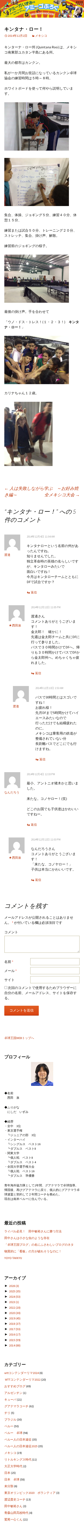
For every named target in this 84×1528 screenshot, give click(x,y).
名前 (8, 962)
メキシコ (41, 36)
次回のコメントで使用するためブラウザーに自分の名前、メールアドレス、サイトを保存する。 (40, 993)
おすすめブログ (14, 1386)
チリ (7, 1413)
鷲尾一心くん (13, 1519)
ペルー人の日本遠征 (17, 1439)
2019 (14, 1318)
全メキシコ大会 (62, 494)
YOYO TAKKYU (13, 1258)
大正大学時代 (13, 1466)
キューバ (10, 1399)
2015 (14, 1340)
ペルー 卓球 (13, 1433)
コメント (11, 932)
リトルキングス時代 (17, 1459)
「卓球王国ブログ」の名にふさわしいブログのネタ (39, 1245)
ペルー (8, 1426)
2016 (14, 1334)
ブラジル (10, 1419)
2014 (14, 1345)
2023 (14, 1302)
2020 (14, 1313)
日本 (7, 1473)
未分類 (8, 1486)
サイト (9, 980)
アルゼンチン (13, 1393)
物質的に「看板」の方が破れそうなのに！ (33, 1251)
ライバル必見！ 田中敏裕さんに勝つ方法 (33, 1231)
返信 (34, 592)
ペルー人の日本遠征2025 (20, 1446)
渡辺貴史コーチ (14, 1499)
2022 (14, 1307)
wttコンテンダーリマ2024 (21, 1373)
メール (10, 971)
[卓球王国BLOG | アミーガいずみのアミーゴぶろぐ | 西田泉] (42, 9)
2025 (14, 1291)
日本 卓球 (11, 1479)
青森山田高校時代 (16, 1513)
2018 (14, 1324)
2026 (14, 1286)
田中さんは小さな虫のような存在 (27, 1238)
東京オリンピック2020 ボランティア (30, 1493)
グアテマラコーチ (16, 1406)
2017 (14, 1329)
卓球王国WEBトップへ (19, 1038)
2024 (14, 1297)
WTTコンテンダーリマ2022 (22, 1379)
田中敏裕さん (13, 1506)
